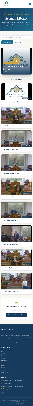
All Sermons (18, 42)
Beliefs (3, 365)
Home (2, 351)
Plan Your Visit (5, 372)
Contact (3, 370)
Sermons (3, 358)
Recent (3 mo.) (7, 42)
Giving (3, 367)
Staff (2, 363)
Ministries (4, 360)
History (3, 356)
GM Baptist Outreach (19, 403)
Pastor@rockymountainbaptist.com (12, 389)
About (3, 353)
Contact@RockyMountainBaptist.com (13, 386)
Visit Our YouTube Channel (17, 314)
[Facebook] (2, 392)
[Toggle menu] (30, 4)
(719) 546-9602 (7, 383)
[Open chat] (28, 401)
